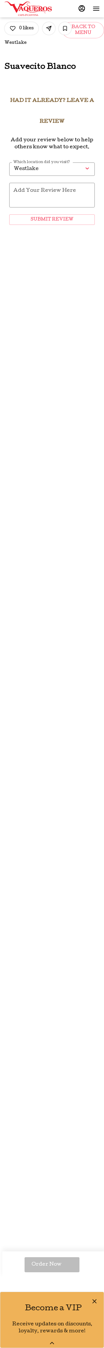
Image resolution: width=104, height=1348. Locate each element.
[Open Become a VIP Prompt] (52, 1343)
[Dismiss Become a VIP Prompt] (94, 1301)
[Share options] (48, 28)
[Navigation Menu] (96, 9)
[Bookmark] (65, 28)
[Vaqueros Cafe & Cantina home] (30, 8)
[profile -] (81, 8)
